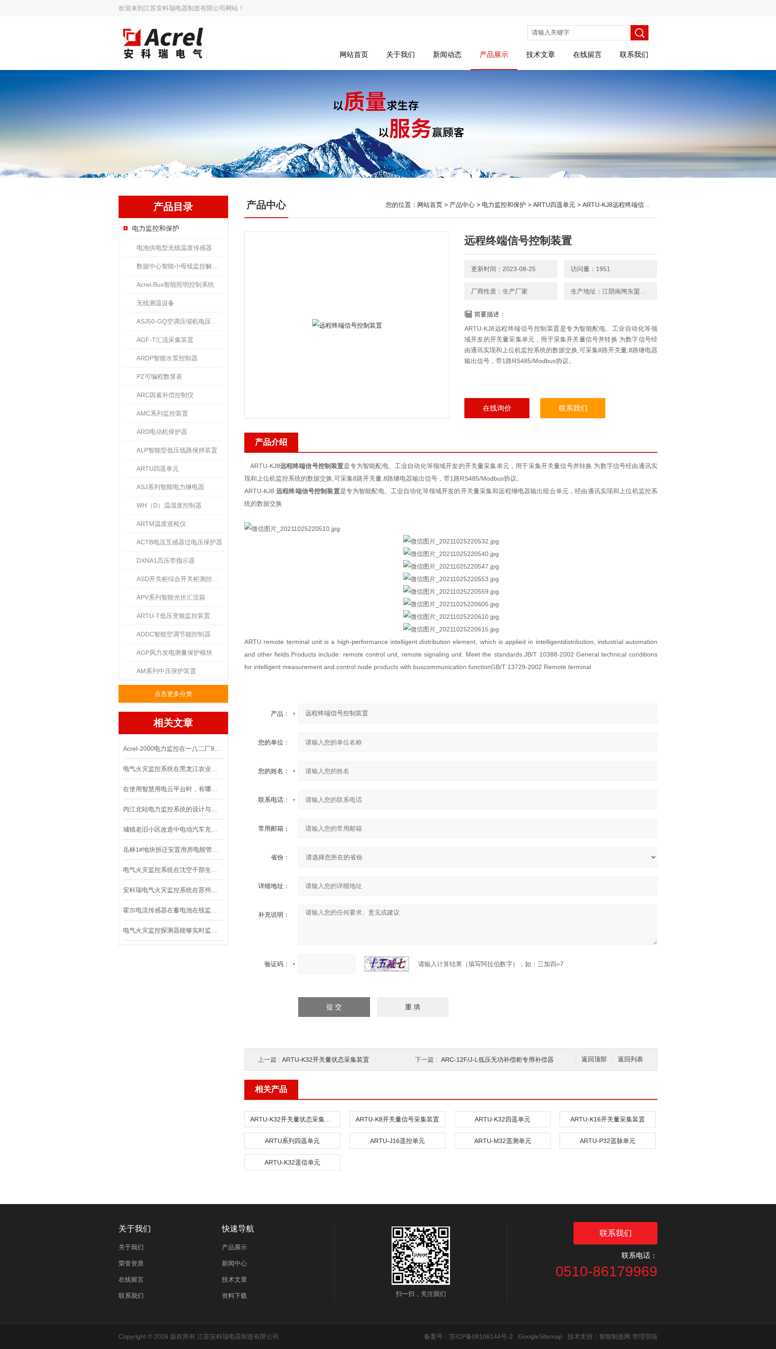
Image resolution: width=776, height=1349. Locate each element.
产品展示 (494, 54)
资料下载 (234, 1295)
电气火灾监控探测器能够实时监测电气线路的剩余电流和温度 (172, 930)
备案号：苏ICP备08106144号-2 (468, 1336)
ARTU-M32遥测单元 (502, 1140)
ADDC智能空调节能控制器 (174, 634)
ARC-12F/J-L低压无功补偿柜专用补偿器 (497, 1059)
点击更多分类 (173, 693)
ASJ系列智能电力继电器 (170, 487)
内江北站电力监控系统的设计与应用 (172, 809)
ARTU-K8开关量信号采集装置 (397, 1119)
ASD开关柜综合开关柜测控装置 (180, 579)
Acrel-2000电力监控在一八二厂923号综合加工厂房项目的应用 (172, 748)
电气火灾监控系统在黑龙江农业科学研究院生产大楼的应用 (172, 768)
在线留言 (587, 54)
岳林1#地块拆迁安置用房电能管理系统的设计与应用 (172, 849)
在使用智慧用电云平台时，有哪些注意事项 (172, 789)
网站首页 (354, 54)
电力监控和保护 (155, 228)
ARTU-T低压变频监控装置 (173, 615)
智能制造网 (614, 1336)
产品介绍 (271, 442)
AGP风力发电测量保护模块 (174, 652)
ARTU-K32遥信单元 (292, 1162)
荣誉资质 (131, 1263)
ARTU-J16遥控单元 (397, 1140)
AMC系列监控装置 (162, 413)
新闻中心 (234, 1263)
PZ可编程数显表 (159, 376)
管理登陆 (644, 1336)
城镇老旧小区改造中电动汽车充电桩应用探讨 (172, 829)
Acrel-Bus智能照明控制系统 (175, 284)
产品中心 (462, 204)
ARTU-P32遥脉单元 (607, 1140)
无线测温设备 (155, 303)
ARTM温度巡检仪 (161, 523)
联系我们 (634, 54)
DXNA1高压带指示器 (166, 560)
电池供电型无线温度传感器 (174, 247)
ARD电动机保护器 (162, 431)
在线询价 (497, 408)
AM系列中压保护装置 (166, 670)
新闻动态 (447, 54)
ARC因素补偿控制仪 (165, 395)
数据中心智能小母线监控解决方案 (180, 266)
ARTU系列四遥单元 (292, 1140)
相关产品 (271, 1089)
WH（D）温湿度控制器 (169, 505)
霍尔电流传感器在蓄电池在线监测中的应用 (172, 910)
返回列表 (630, 1059)
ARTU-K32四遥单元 (502, 1119)
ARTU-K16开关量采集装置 (607, 1119)
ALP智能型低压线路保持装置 (177, 450)
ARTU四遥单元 (158, 468)
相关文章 (173, 722)
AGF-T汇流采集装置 (165, 339)
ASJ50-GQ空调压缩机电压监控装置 (180, 321)
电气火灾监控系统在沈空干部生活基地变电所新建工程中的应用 (172, 869)
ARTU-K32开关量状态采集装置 (325, 1059)
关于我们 (400, 54)
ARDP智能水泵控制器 (167, 358)
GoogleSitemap (540, 1336)
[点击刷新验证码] (386, 964)
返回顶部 (594, 1059)
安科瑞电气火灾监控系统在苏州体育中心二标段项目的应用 (172, 889)
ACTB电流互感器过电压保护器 (179, 542)
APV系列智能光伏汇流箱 (171, 597)
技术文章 (540, 54)
